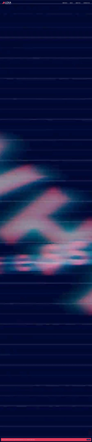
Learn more (32, 439)
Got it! (88, 439)
